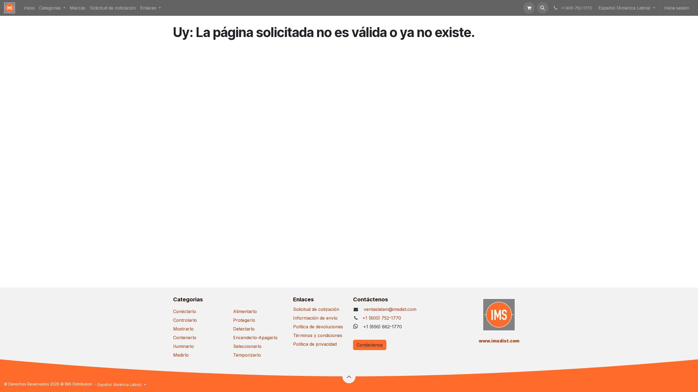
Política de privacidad (315, 344)
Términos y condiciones (317, 335)
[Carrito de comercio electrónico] (529, 8)
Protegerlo (244, 320)
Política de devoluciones (318, 326)
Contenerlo (184, 337)
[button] (542, 8)
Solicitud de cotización (316, 309)
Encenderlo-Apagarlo (255, 337)
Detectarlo (244, 329)
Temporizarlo (247, 355)
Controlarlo (185, 320)
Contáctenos (370, 345)
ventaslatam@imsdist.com (389, 309)
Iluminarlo (183, 346)
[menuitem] (29, 7)
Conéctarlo (184, 311)
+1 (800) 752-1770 (381, 318)
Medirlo (181, 355)
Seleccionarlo (247, 346)
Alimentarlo (245, 311)
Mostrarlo (183, 329)
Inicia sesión (676, 8)
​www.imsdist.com (499, 341)
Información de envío (315, 318)
